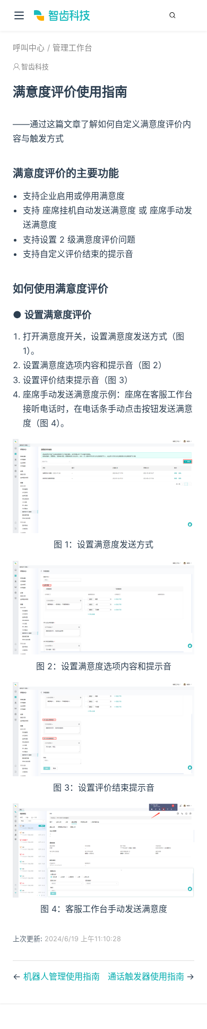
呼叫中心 (29, 48)
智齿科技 (35, 66)
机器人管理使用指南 (61, 976)
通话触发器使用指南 (146, 976)
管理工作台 (72, 48)
